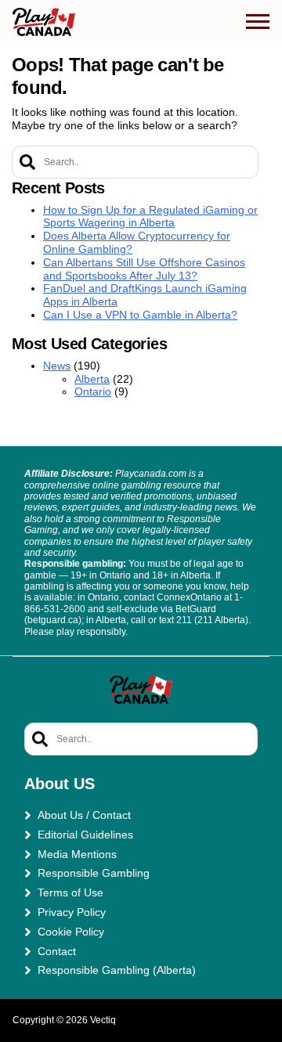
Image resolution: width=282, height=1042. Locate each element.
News (56, 365)
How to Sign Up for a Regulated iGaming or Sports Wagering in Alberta (150, 216)
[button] (257, 22)
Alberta (92, 379)
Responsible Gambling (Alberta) (117, 970)
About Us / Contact (84, 815)
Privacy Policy (72, 912)
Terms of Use (70, 892)
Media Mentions (77, 854)
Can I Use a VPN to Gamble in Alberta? (140, 314)
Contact (57, 951)
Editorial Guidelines (85, 834)
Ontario (92, 391)
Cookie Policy (71, 931)
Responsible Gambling (94, 873)
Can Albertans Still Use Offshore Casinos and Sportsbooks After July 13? (144, 269)
